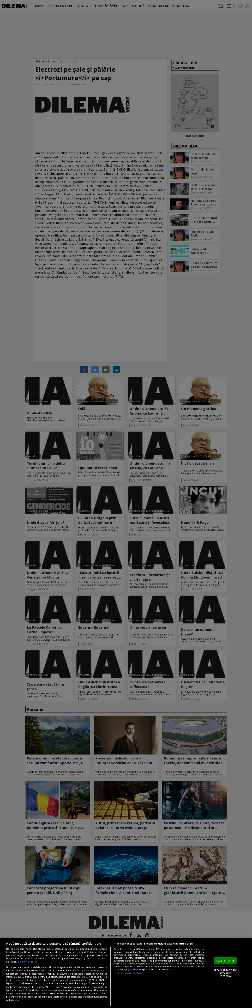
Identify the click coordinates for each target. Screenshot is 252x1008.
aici (29, 986)
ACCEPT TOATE (225, 960)
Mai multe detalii (27, 961)
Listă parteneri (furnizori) (128, 973)
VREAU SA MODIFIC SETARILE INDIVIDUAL (225, 973)
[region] (126, 973)
